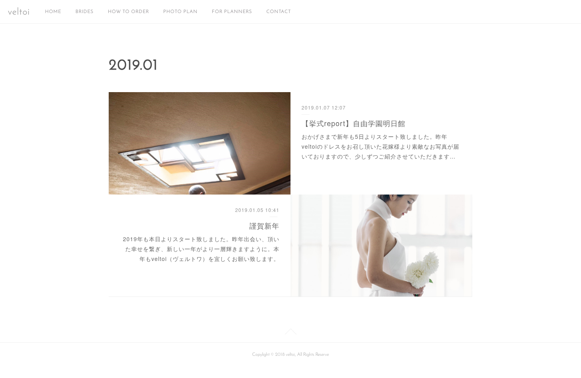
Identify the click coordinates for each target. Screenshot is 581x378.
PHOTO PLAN (180, 11)
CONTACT (278, 11)
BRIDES (84, 11)
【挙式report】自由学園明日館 (354, 123)
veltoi (19, 12)
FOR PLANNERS (232, 11)
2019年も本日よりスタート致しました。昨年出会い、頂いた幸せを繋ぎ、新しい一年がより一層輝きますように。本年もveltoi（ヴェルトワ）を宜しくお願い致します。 (201, 249)
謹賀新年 (264, 225)
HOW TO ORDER (128, 11)
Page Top (290, 333)
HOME (53, 11)
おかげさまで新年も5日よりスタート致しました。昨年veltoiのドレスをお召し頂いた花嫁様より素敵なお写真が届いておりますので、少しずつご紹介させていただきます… (380, 146)
